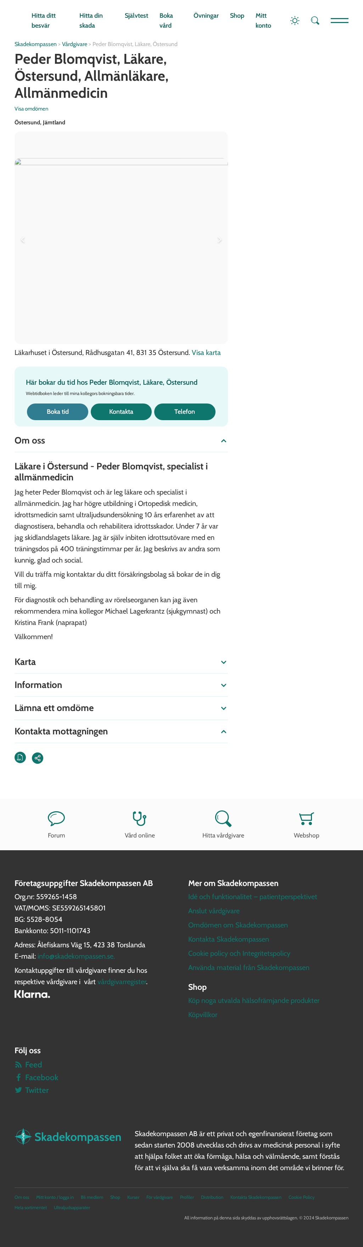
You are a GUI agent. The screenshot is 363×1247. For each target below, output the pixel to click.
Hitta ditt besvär (44, 21)
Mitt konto (263, 21)
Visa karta (206, 352)
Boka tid (58, 412)
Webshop (306, 835)
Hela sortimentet (31, 1207)
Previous (24, 238)
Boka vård (166, 21)
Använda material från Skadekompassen (248, 967)
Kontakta (121, 412)
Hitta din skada (91, 21)
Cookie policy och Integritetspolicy (239, 953)
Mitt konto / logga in (55, 1197)
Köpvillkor (202, 1014)
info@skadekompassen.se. (76, 956)
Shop (237, 15)
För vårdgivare (159, 1197)
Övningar (206, 15)
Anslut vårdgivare (214, 911)
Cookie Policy (301, 1197)
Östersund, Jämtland (40, 122)
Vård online (140, 835)
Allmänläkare (124, 75)
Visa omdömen (31, 109)
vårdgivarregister (121, 981)
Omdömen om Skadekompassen (238, 925)
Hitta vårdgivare (223, 835)
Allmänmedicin (61, 92)
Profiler (187, 1197)
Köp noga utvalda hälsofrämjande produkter (253, 1000)
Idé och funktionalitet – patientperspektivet (252, 896)
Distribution (212, 1197)
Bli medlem (92, 1197)
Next (218, 238)
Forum (56, 835)
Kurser (133, 1197)
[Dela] (37, 758)
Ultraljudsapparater (72, 1207)
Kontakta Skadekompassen (228, 939)
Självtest (136, 15)
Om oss (22, 1197)
